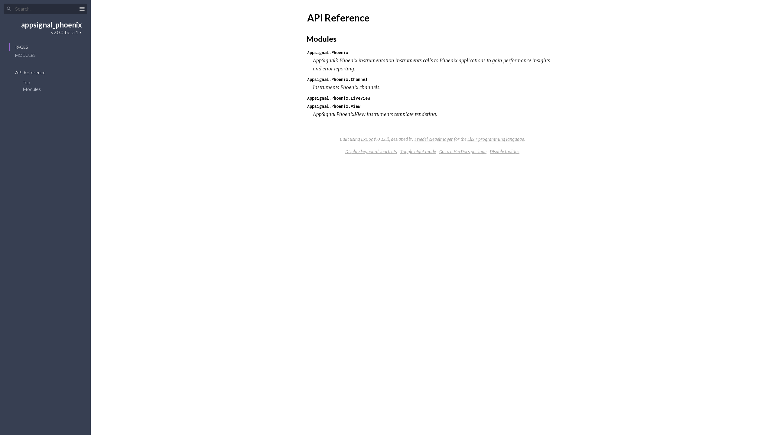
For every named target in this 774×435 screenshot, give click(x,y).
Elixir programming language (495, 139)
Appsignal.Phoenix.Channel (337, 79)
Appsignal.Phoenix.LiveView (338, 98)
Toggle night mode (418, 151)
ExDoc (367, 139)
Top (26, 82)
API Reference (31, 72)
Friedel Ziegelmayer (434, 139)
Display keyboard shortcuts (371, 151)
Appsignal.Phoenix (327, 52)
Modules (25, 55)
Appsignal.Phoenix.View (333, 106)
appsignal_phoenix (51, 24)
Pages (21, 47)
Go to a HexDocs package (462, 151)
